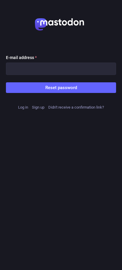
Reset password (61, 87)
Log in (23, 107)
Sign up (38, 107)
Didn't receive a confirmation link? (76, 107)
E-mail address (21, 57)
